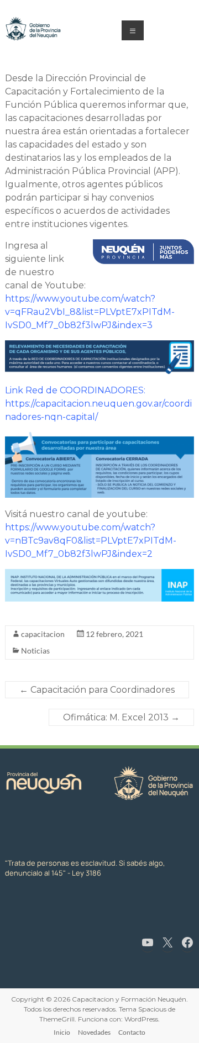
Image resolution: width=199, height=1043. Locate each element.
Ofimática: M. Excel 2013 (121, 717)
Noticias (35, 650)
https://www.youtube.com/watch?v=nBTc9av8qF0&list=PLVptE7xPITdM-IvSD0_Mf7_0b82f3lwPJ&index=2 (90, 540)
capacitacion (43, 634)
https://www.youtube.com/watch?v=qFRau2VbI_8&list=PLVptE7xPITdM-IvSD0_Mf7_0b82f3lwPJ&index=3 (90, 311)
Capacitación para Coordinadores (97, 689)
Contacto (131, 1032)
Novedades (94, 1032)
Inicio (62, 1032)
